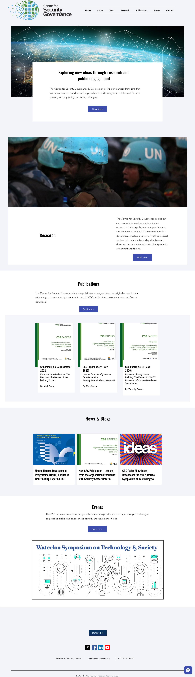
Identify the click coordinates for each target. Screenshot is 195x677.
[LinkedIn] (100, 647)
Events (97, 507)
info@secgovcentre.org (99, 658)
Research (48, 235)
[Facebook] (94, 647)
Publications (88, 283)
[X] (87, 647)
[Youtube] (107, 647)
